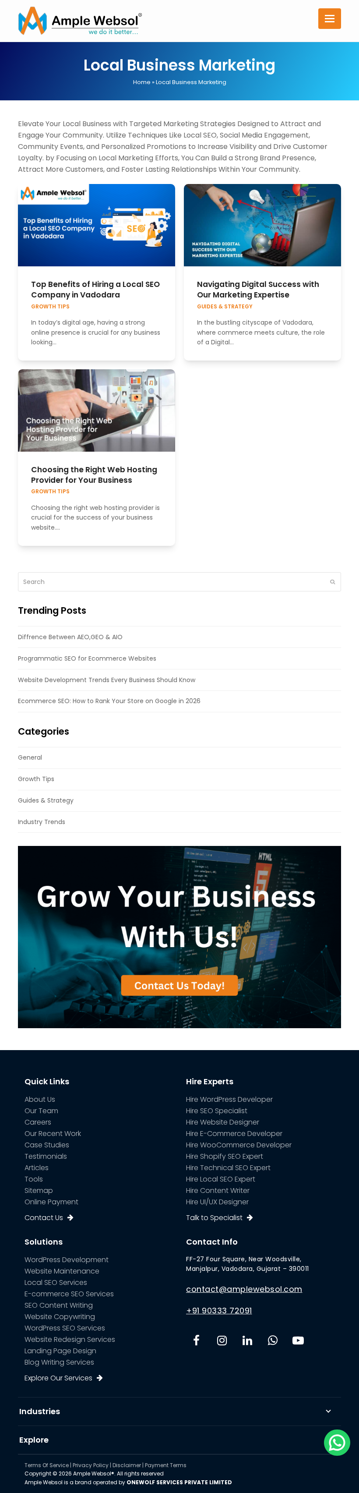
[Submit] (332, 581)
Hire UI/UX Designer (217, 1202)
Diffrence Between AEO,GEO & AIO (70, 637)
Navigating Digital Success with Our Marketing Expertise (258, 289)
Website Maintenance (62, 1271)
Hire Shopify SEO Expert (224, 1156)
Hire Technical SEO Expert (228, 1168)
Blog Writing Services (59, 1362)
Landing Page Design (60, 1351)
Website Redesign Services (70, 1339)
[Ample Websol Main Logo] (80, 20)
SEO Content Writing (59, 1305)
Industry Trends (41, 821)
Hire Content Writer (218, 1190)
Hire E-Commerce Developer (234, 1134)
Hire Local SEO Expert (220, 1179)
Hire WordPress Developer (229, 1099)
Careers (38, 1122)
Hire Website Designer (222, 1122)
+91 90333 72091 (219, 1310)
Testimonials (46, 1156)
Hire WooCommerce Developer (239, 1145)
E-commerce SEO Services (69, 1294)
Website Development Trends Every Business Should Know (106, 680)
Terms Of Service (47, 1465)
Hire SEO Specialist (216, 1111)
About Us (40, 1099)
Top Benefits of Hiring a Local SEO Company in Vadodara (95, 289)
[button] (329, 18)
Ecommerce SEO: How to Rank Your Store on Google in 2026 (109, 701)
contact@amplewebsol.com (244, 1289)
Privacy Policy (91, 1465)
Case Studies (47, 1145)
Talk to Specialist (214, 1218)
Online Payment (51, 1202)
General (30, 757)
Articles (37, 1168)
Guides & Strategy (225, 306)
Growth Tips (50, 306)
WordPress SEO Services (65, 1328)
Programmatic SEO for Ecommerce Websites (87, 658)
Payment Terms (166, 1465)
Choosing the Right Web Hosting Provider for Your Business (94, 474)
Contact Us (44, 1218)
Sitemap (39, 1190)
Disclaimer (127, 1465)
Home (142, 82)
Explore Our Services (58, 1378)
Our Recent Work (53, 1134)
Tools (34, 1179)
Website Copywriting (60, 1317)
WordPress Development (67, 1260)
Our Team (41, 1111)
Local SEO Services (56, 1282)
